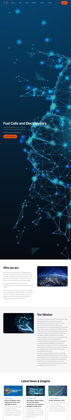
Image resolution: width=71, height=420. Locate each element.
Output (34, 3)
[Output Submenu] (37, 2)
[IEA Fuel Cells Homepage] (5, 3)
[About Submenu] (15, 2)
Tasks (27, 3)
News (20, 3)
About (12, 3)
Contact (50, 3)
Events (42, 3)
